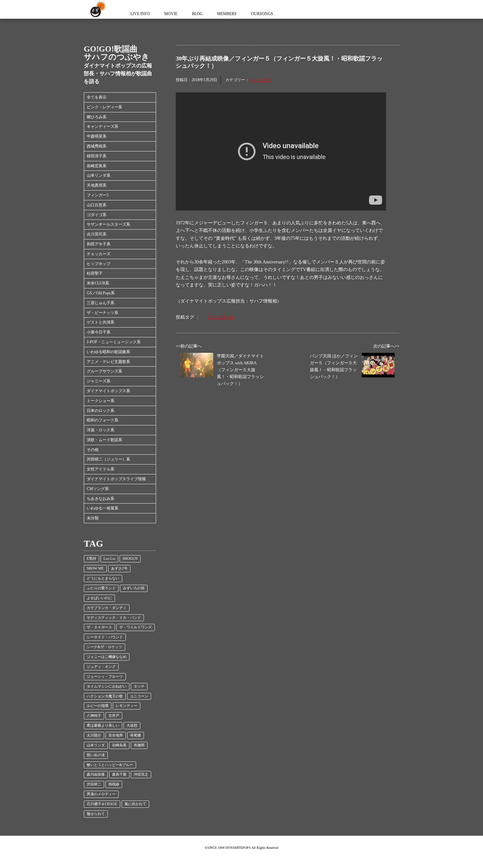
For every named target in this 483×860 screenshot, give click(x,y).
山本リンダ (96, 745)
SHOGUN (130, 558)
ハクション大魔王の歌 (105, 696)
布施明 (139, 745)
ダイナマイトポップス (97, 9)
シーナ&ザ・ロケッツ (104, 647)
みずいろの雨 (134, 588)
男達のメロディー (101, 794)
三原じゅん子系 (100, 303)
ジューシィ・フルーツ (105, 676)
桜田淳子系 (96, 156)
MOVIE (170, 13)
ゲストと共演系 (100, 322)
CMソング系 (98, 489)
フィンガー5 (97, 195)
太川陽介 (94, 735)
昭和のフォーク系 (102, 420)
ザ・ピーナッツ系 (102, 312)
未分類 (93, 518)
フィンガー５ (220, 317)
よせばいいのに (99, 598)
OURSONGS (262, 13)
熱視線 (113, 784)
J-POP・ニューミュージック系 (114, 342)
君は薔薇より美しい (103, 725)
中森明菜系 (96, 136)
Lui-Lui (109, 558)
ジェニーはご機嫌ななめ (106, 657)
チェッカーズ (98, 254)
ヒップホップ (98, 263)
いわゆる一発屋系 (102, 508)
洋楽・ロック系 (100, 430)
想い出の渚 (96, 755)
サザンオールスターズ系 (108, 224)
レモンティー (126, 706)
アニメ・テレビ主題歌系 (108, 361)
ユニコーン (139, 696)
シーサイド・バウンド (105, 637)
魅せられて (96, 814)
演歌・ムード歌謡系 (104, 440)
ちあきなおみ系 (100, 498)
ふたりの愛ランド (101, 588)
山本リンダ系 (98, 175)
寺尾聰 (135, 735)
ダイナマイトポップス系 (108, 391)
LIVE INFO (140, 13)
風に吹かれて (135, 804)
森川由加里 (96, 774)
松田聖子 (95, 273)
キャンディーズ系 (102, 126)
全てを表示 (96, 97)
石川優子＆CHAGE (102, 804)
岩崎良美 (119, 745)
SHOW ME (95, 568)
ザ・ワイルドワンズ (135, 627)
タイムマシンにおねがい (106, 686)
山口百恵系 (96, 205)
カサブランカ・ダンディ (106, 608)
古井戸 (113, 715)
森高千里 (119, 774)
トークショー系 (100, 400)
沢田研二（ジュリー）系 (108, 459)
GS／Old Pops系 (101, 293)
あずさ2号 (119, 568)
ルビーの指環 (97, 706)
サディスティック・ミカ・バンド (114, 618)
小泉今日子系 (98, 332)
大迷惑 (131, 725)
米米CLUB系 (98, 283)
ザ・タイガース (99, 627)
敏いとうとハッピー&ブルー (110, 765)
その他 (93, 449)
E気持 (91, 558)
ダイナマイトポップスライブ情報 (116, 479)
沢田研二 (94, 784)
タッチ (139, 686)
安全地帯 (115, 735)
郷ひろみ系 (96, 117)
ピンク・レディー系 (104, 107)
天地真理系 (96, 185)
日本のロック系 (100, 410)
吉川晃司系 (96, 234)
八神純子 (94, 715)
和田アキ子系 (98, 244)
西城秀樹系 (96, 146)
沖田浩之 (141, 774)
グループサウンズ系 (104, 371)
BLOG (197, 13)
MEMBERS (227, 13)
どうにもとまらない (103, 578)
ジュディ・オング (101, 666)
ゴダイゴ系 (96, 215)
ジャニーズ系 (98, 381)
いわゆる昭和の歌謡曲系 (108, 352)
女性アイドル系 (100, 469)
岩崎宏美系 (96, 166)
